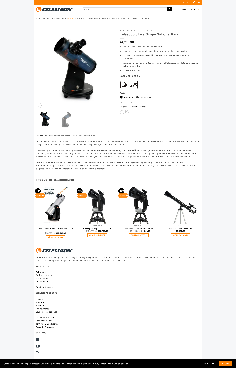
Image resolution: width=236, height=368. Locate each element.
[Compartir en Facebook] (122, 112)
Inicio (38, 18)
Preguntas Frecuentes (46, 317)
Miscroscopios (42, 278)
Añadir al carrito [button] (55, 237)
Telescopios (146, 30)
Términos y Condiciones (47, 324)
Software (40, 305)
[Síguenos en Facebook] (192, 2)
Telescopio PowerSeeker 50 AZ (180, 228)
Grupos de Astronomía (46, 312)
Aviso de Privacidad (45, 327)
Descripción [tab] (41, 135)
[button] (186, 2)
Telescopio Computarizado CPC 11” (138, 228)
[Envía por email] (127, 112)
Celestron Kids (43, 281)
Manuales (40, 302)
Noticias (125, 18)
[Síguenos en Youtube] (199, 2)
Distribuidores (42, 308)
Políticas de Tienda (45, 320)
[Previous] (40, 68)
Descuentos (62, 18)
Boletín (145, 18)
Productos (48, 18)
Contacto (135, 18)
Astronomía (41, 272)
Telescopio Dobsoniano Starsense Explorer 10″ (55, 229)
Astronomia (133, 30)
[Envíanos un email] (196, 2)
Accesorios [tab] (89, 135)
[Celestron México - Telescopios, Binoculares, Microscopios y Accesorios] (57, 9)
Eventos (113, 18)
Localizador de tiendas (97, 18)
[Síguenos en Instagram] (194, 2)
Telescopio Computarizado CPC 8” (97, 228)
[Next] (111, 68)
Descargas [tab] (77, 135)
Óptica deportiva (44, 275)
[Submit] (169, 9)
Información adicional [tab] (59, 135)
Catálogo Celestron (45, 287)
